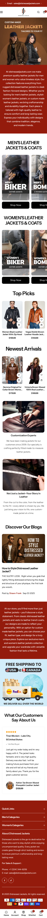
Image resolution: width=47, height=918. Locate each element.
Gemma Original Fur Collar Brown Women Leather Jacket (12, 388)
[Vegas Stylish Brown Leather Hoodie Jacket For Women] (35, 315)
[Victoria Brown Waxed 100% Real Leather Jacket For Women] (35, 370)
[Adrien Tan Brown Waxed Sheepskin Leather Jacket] (10, 785)
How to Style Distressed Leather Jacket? (20, 570)
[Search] (38, 12)
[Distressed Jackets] (23, 12)
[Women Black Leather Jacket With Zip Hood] (12, 315)
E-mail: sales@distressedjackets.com (19, 873)
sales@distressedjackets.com (27, 3)
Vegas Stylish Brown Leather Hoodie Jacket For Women (35, 333)
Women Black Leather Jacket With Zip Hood (12, 333)
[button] (5, 3)
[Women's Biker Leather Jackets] (15, 252)
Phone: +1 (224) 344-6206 (14, 869)
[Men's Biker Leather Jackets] (15, 177)
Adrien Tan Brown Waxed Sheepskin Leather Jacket (27, 783)
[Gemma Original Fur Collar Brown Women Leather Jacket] (12, 370)
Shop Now (15, 205)
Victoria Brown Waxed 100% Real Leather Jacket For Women (35, 388)
